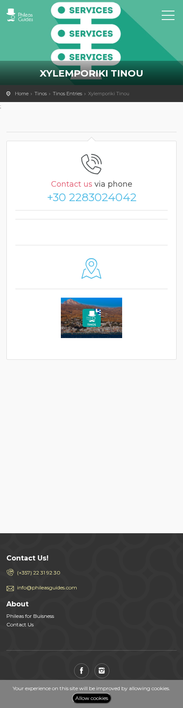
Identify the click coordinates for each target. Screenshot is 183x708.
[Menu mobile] (168, 17)
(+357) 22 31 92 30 (38, 572)
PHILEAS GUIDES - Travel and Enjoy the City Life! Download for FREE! (44, 15)
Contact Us (20, 624)
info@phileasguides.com (47, 587)
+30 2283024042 (92, 197)
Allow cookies (91, 698)
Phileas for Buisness (30, 616)
